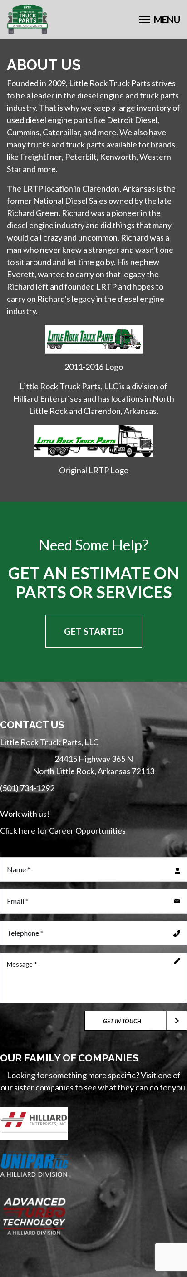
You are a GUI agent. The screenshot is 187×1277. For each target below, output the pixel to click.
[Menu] (159, 19)
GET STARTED (93, 631)
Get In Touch (122, 1021)
